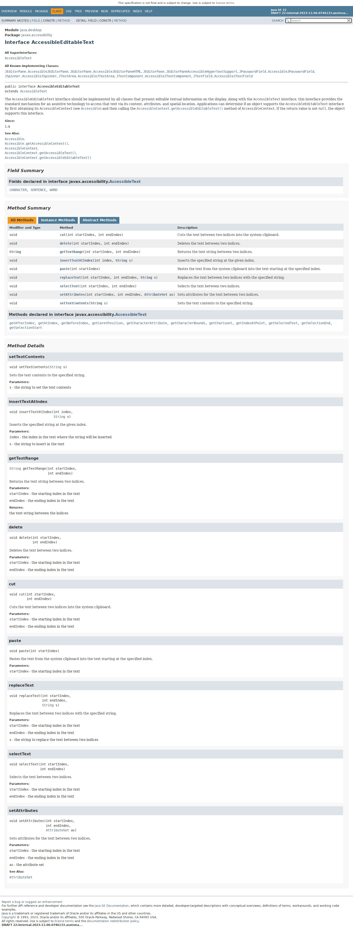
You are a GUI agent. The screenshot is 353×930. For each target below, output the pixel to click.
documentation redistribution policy (112, 921)
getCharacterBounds (188, 323)
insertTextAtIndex (76, 260)
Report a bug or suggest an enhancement (32, 902)
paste (64, 269)
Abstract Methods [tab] (99, 220)
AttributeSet (155, 294)
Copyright (9, 917)
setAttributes (72, 294)
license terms (225, 3)
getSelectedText (283, 323)
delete (65, 243)
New (104, 11)
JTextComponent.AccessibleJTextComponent (153, 76)
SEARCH (277, 20)
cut (63, 235)
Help (148, 11)
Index (137, 11)
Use (69, 11)
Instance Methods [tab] (58, 220)
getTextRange (71, 252)
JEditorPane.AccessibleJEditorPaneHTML (105, 71)
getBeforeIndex (74, 323)
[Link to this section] (47, 170)
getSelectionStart (25, 328)
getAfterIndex (21, 323)
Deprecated (120, 11)
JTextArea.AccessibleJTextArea (86, 76)
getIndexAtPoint (250, 323)
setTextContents (74, 303)
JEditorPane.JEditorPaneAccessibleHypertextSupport (190, 71)
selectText (69, 286)
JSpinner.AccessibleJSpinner (31, 76)
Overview (9, 11)
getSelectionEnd (315, 323)
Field (36, 20)
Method (64, 20)
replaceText (70, 277)
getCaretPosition (107, 323)
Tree (78, 11)
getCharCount (220, 323)
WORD (53, 190)
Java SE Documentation (112, 905)
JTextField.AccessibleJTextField (223, 76)
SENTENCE (38, 190)
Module (26, 11)
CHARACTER (18, 190)
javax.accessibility (36, 35)
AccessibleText (18, 58)
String (15, 252)
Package (41, 11)
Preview (91, 11)
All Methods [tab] (22, 220)
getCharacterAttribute (147, 323)
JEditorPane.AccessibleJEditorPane (36, 71)
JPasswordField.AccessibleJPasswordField (276, 71)
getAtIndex (47, 323)
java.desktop (31, 30)
